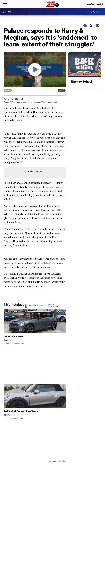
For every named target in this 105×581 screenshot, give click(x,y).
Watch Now (94, 4)
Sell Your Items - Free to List (35, 306)
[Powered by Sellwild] (62, 461)
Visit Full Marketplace (53, 305)
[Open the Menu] (4, 4)
